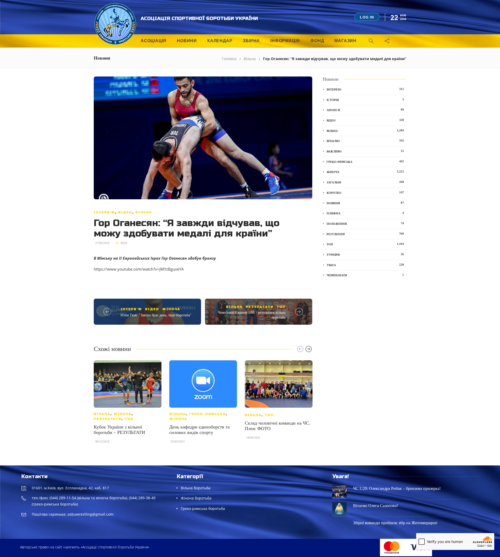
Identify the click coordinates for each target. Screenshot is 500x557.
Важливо (365, 151)
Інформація (285, 41)
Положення (365, 223)
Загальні (365, 182)
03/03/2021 (178, 441)
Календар (219, 41)
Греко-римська (207, 414)
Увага (365, 265)
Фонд (317, 41)
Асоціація (153, 41)
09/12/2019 (102, 441)
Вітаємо (365, 141)
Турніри (365, 254)
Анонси (365, 110)
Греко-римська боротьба (203, 508)
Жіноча (171, 309)
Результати (259, 307)
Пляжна (365, 213)
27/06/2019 (102, 243)
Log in (367, 17)
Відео (125, 212)
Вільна (250, 58)
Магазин (345, 41)
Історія (365, 99)
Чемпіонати (365, 275)
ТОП (281, 307)
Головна (229, 58)
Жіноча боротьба (196, 498)
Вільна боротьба (195, 487)
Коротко (365, 192)
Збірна (251, 41)
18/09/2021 (253, 437)
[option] (127, 404)
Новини (187, 41)
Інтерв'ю (104, 212)
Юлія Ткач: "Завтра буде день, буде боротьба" (156, 315)
